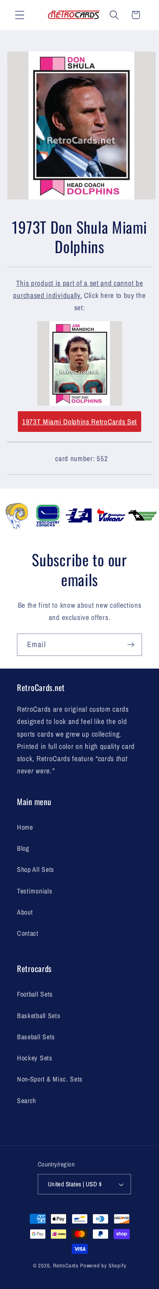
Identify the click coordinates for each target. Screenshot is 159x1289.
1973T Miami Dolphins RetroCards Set (79, 421)
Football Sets (35, 994)
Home (25, 827)
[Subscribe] (131, 645)
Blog (23, 848)
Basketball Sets (38, 1015)
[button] (20, 15)
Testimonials (34, 891)
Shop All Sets (35, 869)
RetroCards (65, 1265)
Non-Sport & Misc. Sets (50, 1079)
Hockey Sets (35, 1057)
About (25, 912)
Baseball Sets (36, 1036)
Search (26, 1100)
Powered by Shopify (103, 1265)
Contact (28, 933)
